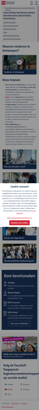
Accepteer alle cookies (19, 223)
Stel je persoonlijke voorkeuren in (19, 218)
